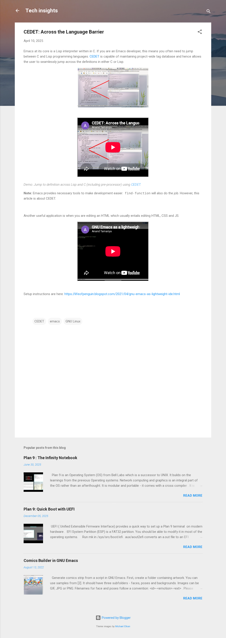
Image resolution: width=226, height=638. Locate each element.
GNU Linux (73, 321)
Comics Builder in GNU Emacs (51, 560)
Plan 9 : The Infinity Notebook (50, 457)
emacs (55, 321)
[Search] (208, 12)
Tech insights (41, 10)
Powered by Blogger (116, 618)
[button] (199, 32)
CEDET (94, 56)
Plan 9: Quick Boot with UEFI (49, 509)
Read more (192, 496)
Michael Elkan (122, 626)
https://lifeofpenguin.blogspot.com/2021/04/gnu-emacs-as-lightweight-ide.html (122, 294)
